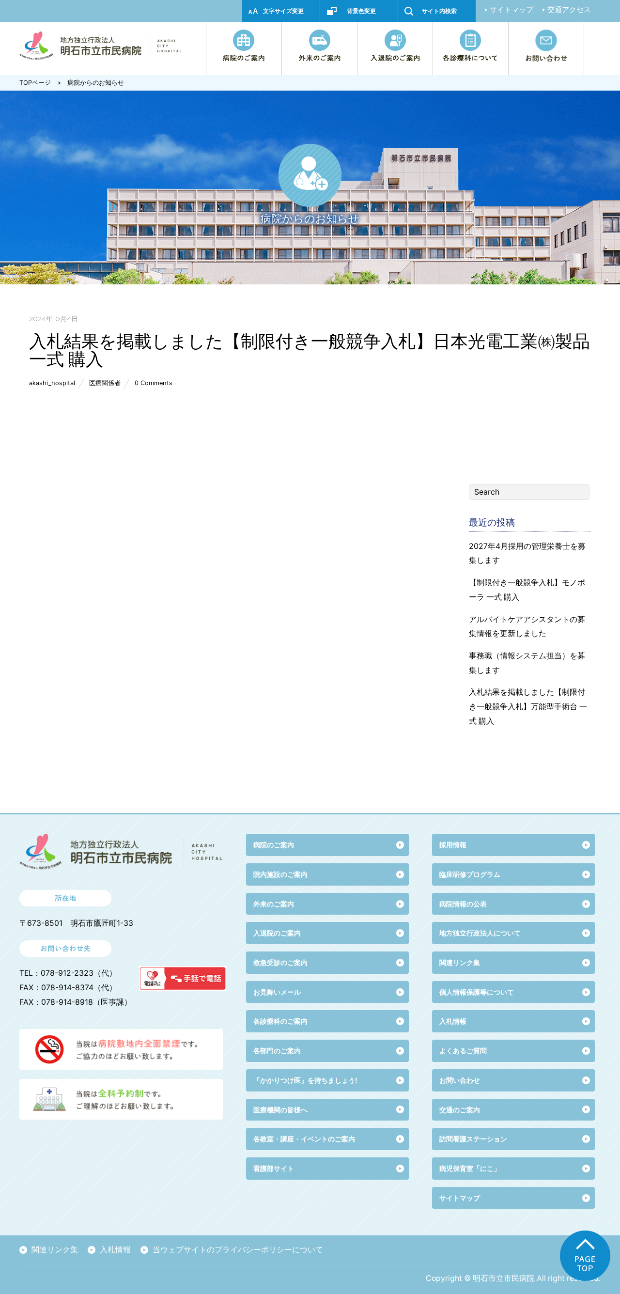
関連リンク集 (459, 962)
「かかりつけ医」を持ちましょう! (305, 1080)
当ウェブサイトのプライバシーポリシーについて (238, 1249)
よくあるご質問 (463, 1050)
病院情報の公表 (463, 904)
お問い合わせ (459, 1080)
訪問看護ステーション (473, 1139)
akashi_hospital (52, 383)
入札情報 (115, 1249)
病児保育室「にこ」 (469, 1168)
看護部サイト (273, 1168)
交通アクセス (569, 9)
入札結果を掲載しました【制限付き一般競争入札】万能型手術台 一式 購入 (528, 706)
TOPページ (35, 82)
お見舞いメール (277, 992)
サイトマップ (511, 9)
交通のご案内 (459, 1110)
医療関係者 (105, 383)
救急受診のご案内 (280, 962)
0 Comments (153, 383)
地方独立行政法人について (480, 933)
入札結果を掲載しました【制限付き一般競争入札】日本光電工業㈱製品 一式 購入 (309, 349)
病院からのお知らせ (95, 82)
